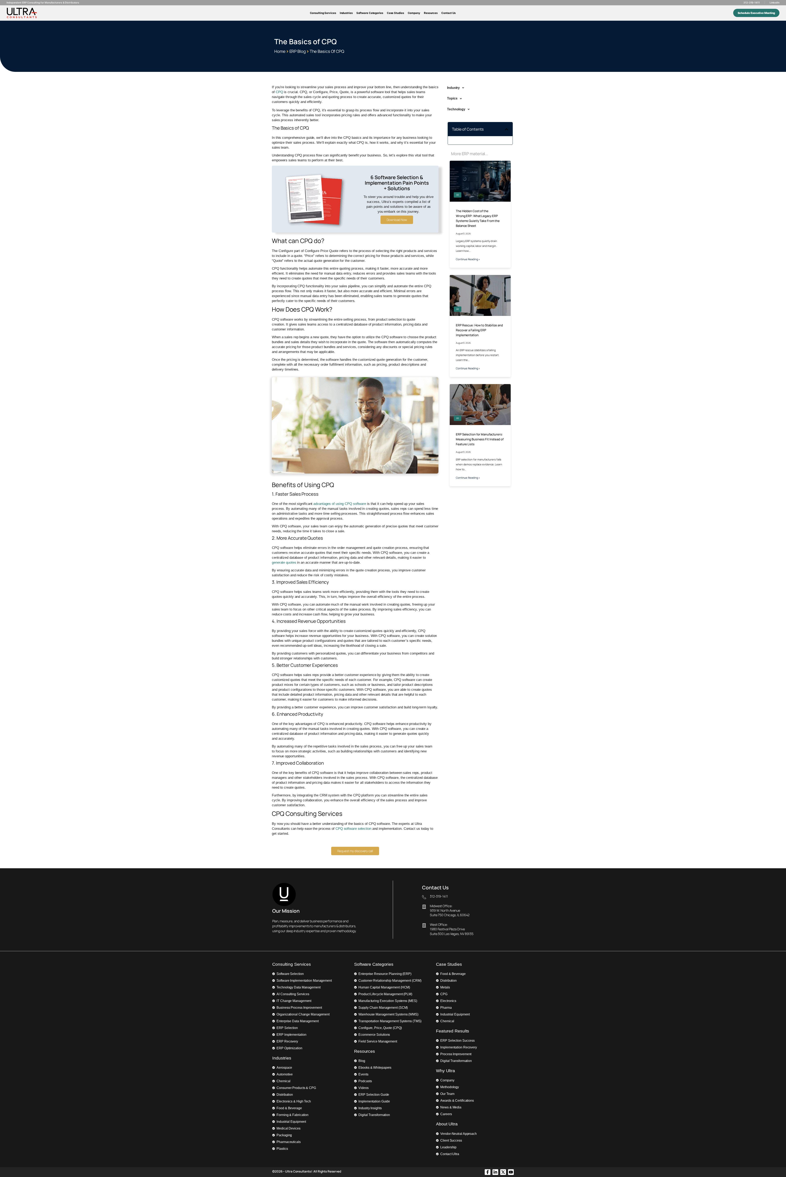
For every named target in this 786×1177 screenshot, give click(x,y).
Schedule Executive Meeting (756, 13)
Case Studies (395, 13)
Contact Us (448, 13)
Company (414, 13)
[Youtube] (511, 1172)
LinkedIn (774, 2)
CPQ (279, 92)
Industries (346, 13)
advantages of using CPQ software (339, 504)
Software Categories (369, 13)
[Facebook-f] (487, 1172)
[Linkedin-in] (495, 1172)
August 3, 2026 (463, 233)
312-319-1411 (751, 2)
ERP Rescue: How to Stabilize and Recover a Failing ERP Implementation (479, 330)
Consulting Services (323, 13)
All (457, 195)
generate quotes (284, 562)
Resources (431, 13)
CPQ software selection (353, 829)
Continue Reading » (468, 259)
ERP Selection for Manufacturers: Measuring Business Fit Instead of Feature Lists (480, 439)
